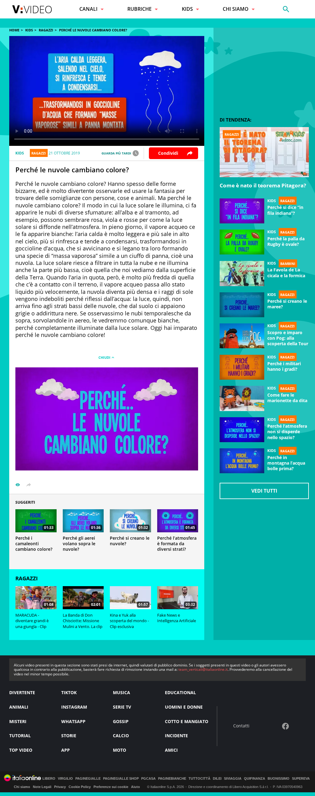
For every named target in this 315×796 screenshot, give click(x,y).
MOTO (119, 750)
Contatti (241, 726)
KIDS (29, 30)
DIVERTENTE (22, 692)
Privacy (60, 787)
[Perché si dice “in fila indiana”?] (242, 211)
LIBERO (48, 778)
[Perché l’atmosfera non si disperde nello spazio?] (242, 429)
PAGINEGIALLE (88, 778)
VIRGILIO (65, 778)
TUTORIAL (20, 735)
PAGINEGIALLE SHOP (121, 778)
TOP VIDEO (20, 750)
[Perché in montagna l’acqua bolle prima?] (242, 461)
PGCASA (148, 778)
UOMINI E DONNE (184, 707)
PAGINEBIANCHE (172, 778)
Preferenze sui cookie (111, 787)
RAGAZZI (46, 30)
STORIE (68, 735)
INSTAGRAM (74, 707)
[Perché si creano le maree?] (242, 305)
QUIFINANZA (254, 778)
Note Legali (42, 787)
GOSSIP (121, 721)
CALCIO (121, 735)
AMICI (171, 750)
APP (65, 750)
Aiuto (135, 787)
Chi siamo (22, 787)
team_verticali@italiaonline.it (203, 669)
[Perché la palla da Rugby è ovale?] (242, 242)
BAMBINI (287, 263)
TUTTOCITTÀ (199, 778)
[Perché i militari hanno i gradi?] (242, 367)
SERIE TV (122, 707)
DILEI (217, 778)
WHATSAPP (73, 721)
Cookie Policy (80, 787)
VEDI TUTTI (264, 490)
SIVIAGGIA (232, 778)
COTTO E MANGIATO (186, 721)
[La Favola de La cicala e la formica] (242, 273)
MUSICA (121, 692)
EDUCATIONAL (180, 692)
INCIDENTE (176, 735)
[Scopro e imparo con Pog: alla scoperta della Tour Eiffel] (242, 336)
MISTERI (17, 721)
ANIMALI (18, 707)
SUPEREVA (301, 778)
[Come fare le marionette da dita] (242, 398)
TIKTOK (69, 692)
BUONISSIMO (278, 778)
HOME (14, 30)
